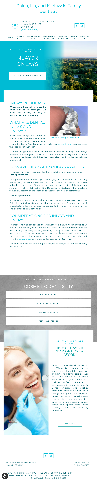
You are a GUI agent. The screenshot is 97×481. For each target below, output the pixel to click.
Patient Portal (21, 473)
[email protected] (29, 30)
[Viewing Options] (5, 476)
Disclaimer (55, 476)
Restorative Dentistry (61, 473)
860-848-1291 (27, 27)
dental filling (64, 144)
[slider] (68, 134)
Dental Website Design (41, 478)
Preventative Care (39, 473)
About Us (31, 476)
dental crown (25, 239)
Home (10, 38)
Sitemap (66, 476)
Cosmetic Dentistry (16, 476)
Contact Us (43, 476)
